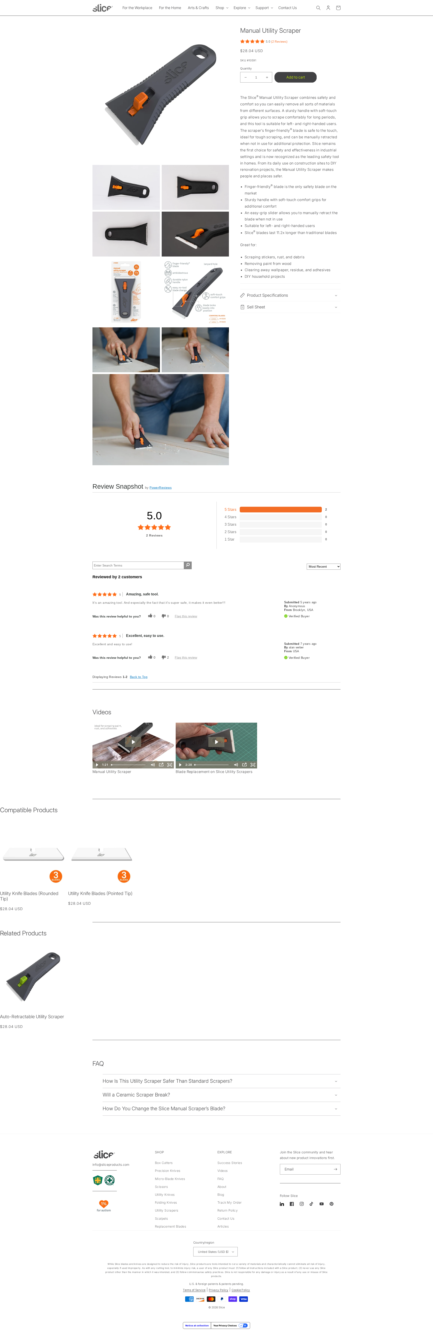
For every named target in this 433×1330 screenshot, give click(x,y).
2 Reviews (279, 41)
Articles (223, 1226)
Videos (222, 1171)
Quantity (246, 68)
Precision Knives (167, 1171)
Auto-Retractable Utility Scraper (32, 1016)
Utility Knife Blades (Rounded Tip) (29, 896)
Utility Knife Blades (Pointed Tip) (100, 893)
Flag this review (186, 616)
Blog (220, 1194)
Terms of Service (194, 1290)
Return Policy (227, 1210)
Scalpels (161, 1218)
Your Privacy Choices (225, 1325)
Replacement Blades (170, 1226)
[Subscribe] (335, 1169)
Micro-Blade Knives (170, 1179)
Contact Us (225, 1218)
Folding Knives (166, 1202)
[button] (221, 8)
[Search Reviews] (188, 565)
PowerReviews (161, 487)
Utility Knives (165, 1194)
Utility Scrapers (166, 1210)
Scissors (161, 1187)
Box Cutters (164, 1163)
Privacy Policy (218, 1290)
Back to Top (138, 677)
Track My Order (229, 1202)
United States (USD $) (213, 1252)
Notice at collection (197, 1325)
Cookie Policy (241, 1290)
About (221, 1187)
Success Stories (229, 1163)
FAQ (220, 1179)
